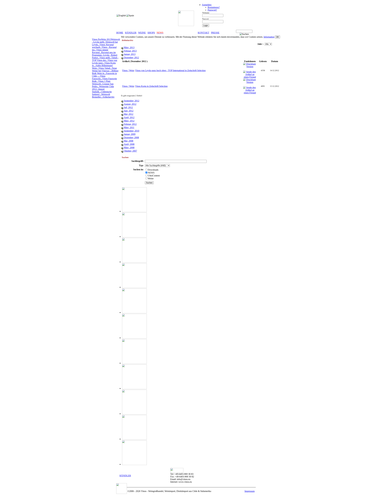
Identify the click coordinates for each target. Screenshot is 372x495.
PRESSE (215, 32)
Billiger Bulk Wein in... (105, 72)
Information (269, 37)
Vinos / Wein (128, 70)
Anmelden (206, 4)
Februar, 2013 (130, 51)
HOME (119, 32)
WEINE (142, 32)
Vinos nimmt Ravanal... (100, 51)
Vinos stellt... (105, 57)
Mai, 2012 (128, 114)
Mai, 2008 (128, 141)
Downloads (153, 170)
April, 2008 (129, 144)
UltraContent (154, 175)
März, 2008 (129, 147)
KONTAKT (203, 32)
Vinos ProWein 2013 (101, 39)
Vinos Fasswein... (98, 77)
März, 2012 (129, 121)
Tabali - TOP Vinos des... (105, 59)
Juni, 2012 (128, 110)
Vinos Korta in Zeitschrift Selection (151, 86)
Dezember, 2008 (131, 137)
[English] (121, 15)
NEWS (151, 172)
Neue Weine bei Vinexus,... (104, 69)
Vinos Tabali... (105, 68)
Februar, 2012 (130, 124)
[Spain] (130, 15)
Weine (151, 178)
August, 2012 (130, 104)
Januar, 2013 (129, 54)
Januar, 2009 (129, 134)
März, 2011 (129, 127)
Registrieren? (214, 7)
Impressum (250, 491)
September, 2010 (131, 131)
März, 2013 (129, 47)
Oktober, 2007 (130, 151)
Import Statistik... (98, 90)
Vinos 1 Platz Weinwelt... (101, 82)
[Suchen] (244, 34)
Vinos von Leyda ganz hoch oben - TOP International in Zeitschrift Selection (170, 70)
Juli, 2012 (128, 107)
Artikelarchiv (108, 97)
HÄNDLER (130, 32)
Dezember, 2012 (131, 57)
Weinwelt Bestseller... (101, 95)
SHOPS (151, 32)
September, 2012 (131, 100)
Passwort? (212, 10)
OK (277, 37)
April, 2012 (129, 117)
